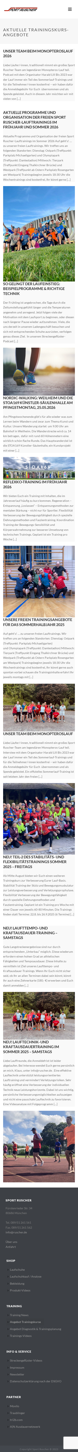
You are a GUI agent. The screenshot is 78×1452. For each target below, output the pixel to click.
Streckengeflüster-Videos (26, 1360)
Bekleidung (17, 1283)
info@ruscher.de (16, 1232)
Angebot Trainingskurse (25, 1322)
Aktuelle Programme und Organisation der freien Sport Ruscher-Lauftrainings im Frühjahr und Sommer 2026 (34, 119)
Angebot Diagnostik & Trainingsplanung (35, 1329)
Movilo (14, 1406)
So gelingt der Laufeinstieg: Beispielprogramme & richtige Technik (34, 288)
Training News (19, 1315)
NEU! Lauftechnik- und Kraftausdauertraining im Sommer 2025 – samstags (31, 1047)
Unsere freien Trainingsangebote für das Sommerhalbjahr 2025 (37, 622)
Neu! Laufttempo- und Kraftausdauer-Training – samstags (30, 933)
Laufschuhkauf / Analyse (25, 1276)
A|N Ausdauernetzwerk (25, 1426)
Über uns (11, 1242)
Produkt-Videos (20, 1290)
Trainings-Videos (21, 1335)
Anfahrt (11, 1247)
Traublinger (17, 1413)
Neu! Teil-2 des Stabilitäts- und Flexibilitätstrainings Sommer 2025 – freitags (35, 862)
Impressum (17, 1367)
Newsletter (17, 1374)
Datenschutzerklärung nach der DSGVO (35, 1381)
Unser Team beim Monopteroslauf (38, 733)
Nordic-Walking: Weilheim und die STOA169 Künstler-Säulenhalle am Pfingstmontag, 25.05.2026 (38, 403)
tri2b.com (16, 1420)
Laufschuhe (17, 1269)
